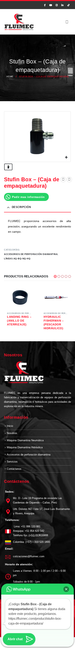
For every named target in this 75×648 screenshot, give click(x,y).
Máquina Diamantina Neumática (25, 440)
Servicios (12, 461)
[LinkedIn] (62, 5)
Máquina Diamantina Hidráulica (25, 447)
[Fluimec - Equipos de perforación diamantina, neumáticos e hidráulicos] (19, 22)
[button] (55, 276)
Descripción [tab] (21, 207)
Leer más (28, 292)
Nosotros (12, 433)
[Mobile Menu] (67, 21)
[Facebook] (44, 5)
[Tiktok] (68, 5)
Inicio (10, 425)
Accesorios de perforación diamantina (31, 254)
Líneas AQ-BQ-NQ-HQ (17, 258)
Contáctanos (14, 468)
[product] (19, 297)
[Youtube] (50, 5)
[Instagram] (56, 5)
